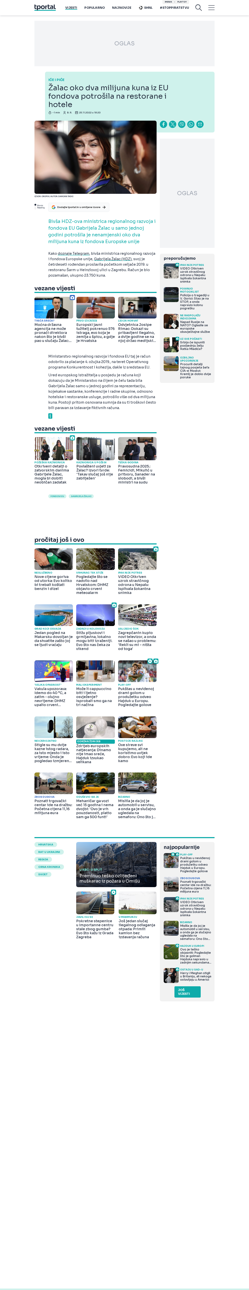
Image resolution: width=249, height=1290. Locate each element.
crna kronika (49, 867)
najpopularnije (181, 847)
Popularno (94, 8)
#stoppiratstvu (174, 8)
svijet (43, 874)
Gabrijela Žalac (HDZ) (113, 259)
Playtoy (182, 2)
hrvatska (45, 844)
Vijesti (71, 8)
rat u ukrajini (49, 852)
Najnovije (121, 8)
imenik (168, 2)
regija (43, 859)
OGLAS (124, 43)
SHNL (148, 8)
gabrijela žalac (81, 496)
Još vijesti (184, 992)
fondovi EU (57, 496)
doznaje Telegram (73, 253)
